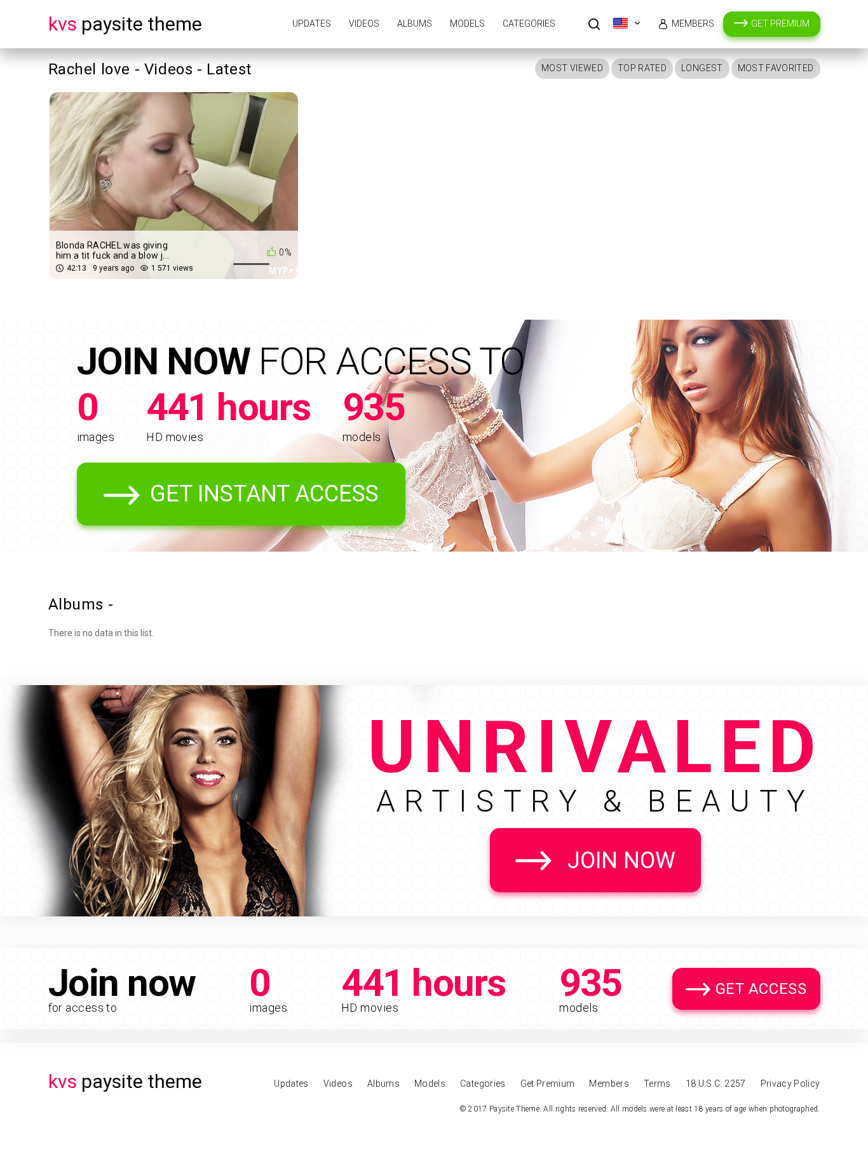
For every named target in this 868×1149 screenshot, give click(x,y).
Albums (414, 23)
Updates (311, 23)
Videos (364, 23)
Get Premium (780, 23)
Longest (701, 68)
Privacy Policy (790, 1083)
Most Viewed (572, 68)
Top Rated (642, 68)
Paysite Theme (125, 24)
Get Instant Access (264, 493)
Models (467, 23)
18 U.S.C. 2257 (716, 1083)
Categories (529, 23)
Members (693, 23)
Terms (657, 1083)
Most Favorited (776, 68)
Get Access (761, 989)
